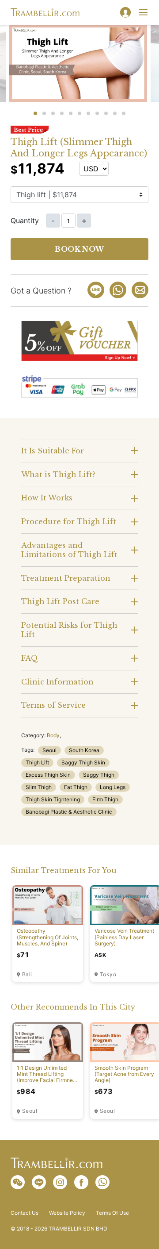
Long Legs (112, 787)
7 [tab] (88, 113)
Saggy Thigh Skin (83, 762)
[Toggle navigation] (143, 12)
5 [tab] (70, 113)
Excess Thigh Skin (48, 774)
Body (53, 735)
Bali (27, 974)
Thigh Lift (37, 762)
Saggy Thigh (98, 774)
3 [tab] (53, 113)
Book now (79, 249)
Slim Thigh (39, 787)
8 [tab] (97, 113)
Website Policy (67, 1213)
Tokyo (108, 974)
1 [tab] (35, 113)
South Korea (84, 750)
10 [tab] (115, 113)
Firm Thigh (105, 799)
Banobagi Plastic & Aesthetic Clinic (69, 811)
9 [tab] (106, 113)
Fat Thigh (75, 787)
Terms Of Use (112, 1213)
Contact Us (24, 1213)
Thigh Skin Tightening (53, 799)
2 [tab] (44, 113)
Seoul (49, 750)
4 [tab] (62, 113)
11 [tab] (123, 113)
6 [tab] (79, 113)
